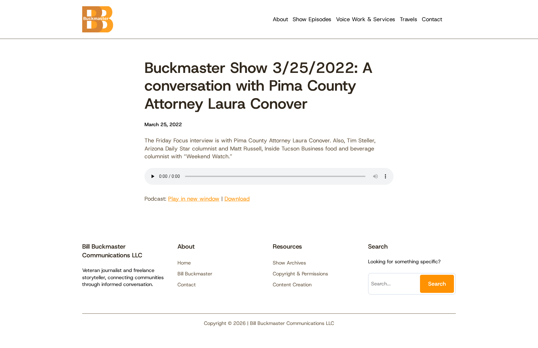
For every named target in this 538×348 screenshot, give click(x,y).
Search (437, 284)
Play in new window (193, 199)
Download (237, 199)
